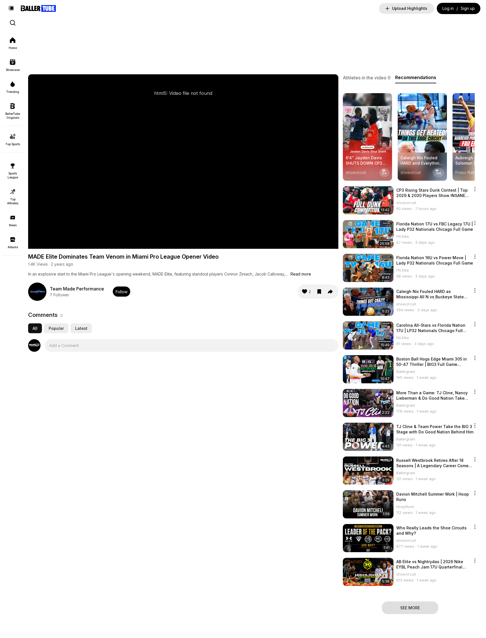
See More (410, 607)
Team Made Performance (77, 289)
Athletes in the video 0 (367, 77)
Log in (448, 8)
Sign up (468, 8)
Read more (301, 274)
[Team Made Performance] (37, 292)
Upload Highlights (409, 8)
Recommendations (415, 77)
